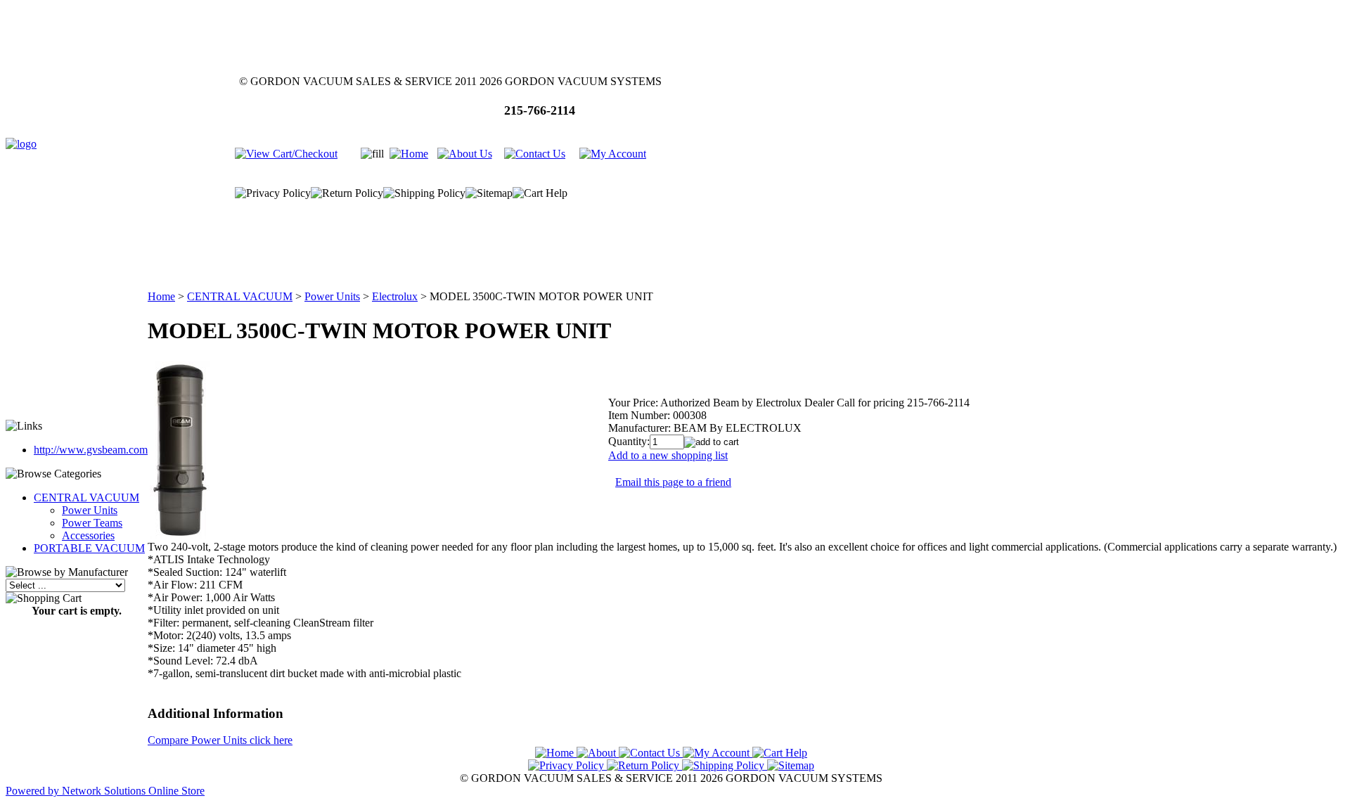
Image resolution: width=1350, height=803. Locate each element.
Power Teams (92, 523)
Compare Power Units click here (220, 740)
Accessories (88, 535)
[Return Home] (21, 144)
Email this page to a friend (673, 482)
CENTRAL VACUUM (86, 497)
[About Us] (464, 154)
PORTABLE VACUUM (89, 548)
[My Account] (612, 154)
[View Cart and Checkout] (286, 154)
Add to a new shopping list (668, 455)
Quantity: (629, 441)
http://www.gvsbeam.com (91, 450)
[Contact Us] (534, 154)
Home (161, 296)
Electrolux (395, 296)
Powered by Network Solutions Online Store (105, 791)
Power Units (89, 510)
